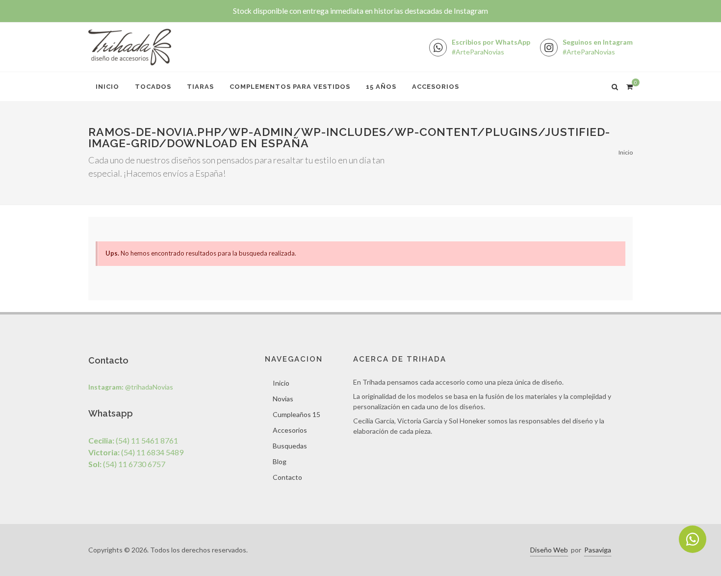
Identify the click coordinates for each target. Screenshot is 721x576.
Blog (279, 461)
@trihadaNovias (130, 387)
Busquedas (290, 446)
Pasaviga (597, 550)
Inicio (107, 86)
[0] (629, 85)
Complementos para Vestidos (290, 86)
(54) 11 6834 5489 (135, 452)
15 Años (381, 86)
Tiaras (200, 86)
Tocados (153, 86)
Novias (283, 398)
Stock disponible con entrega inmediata (360, 10)
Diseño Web (549, 550)
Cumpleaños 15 (296, 414)
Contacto (287, 477)
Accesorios (435, 86)
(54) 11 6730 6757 (126, 464)
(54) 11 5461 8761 (133, 440)
